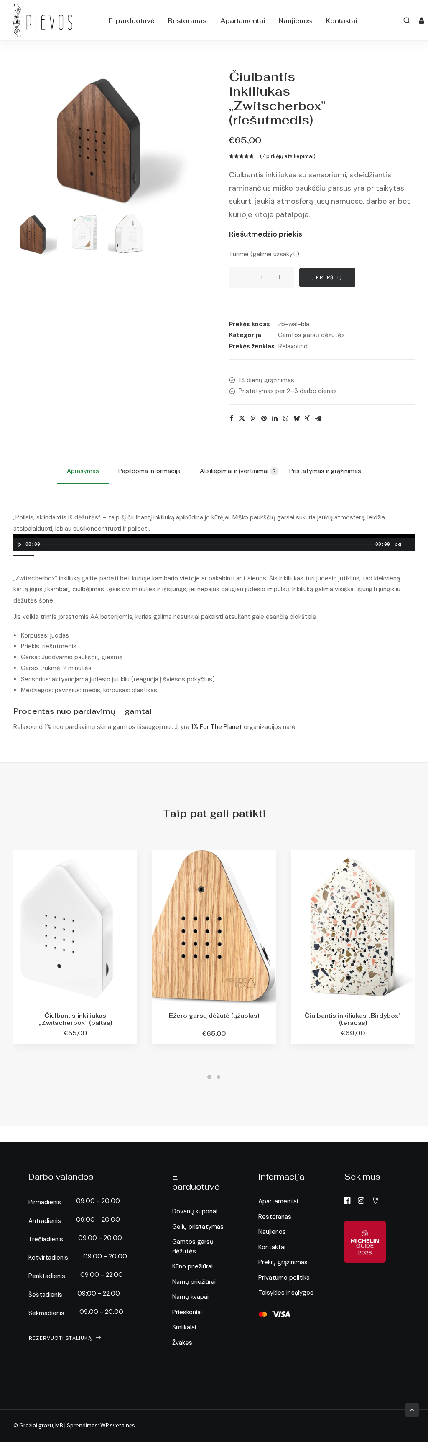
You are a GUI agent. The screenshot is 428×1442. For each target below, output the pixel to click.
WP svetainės (117, 1425)
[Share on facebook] (231, 418)
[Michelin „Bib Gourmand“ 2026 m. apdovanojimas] (365, 1242)
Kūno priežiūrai (192, 1266)
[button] (408, 20)
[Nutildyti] (397, 544)
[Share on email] (318, 418)
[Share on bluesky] (296, 418)
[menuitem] (131, 20)
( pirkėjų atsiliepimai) (288, 156)
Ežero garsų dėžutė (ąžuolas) (214, 1015)
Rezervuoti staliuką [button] (60, 1338)
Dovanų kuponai (194, 1211)
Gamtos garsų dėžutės (311, 335)
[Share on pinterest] (264, 418)
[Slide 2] (82, 234)
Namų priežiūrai (194, 1282)
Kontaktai (341, 21)
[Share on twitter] (242, 418)
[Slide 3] (129, 234)
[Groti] (18, 544)
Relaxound (293, 346)
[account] (420, 20)
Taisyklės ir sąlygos (285, 1292)
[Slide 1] (35, 234)
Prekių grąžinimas (283, 1262)
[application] (214, 542)
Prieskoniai (187, 1312)
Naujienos (295, 21)
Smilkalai (184, 1327)
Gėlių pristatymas (198, 1227)
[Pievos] (42, 20)
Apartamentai (242, 21)
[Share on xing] (307, 418)
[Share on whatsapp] (285, 418)
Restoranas (187, 21)
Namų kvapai (190, 1297)
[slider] (25, 554)
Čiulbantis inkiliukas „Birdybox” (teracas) (353, 1019)
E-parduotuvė (131, 21)
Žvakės (182, 1343)
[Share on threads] (253, 418)
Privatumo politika (284, 1277)
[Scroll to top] (412, 1409)
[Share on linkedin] (275, 418)
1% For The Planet (216, 727)
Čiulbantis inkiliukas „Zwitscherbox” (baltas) (75, 1019)
